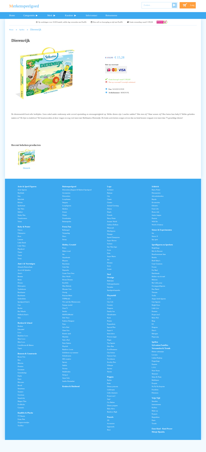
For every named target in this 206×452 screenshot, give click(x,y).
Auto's (20, 273)
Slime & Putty (157, 377)
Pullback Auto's (23, 314)
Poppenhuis (111, 324)
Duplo (109, 212)
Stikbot (20, 212)
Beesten (20, 276)
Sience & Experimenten (162, 230)
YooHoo (21, 425)
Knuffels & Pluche (25, 413)
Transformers (22, 218)
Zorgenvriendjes (23, 422)
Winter (64, 215)
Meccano (21, 382)
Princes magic (112, 337)
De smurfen (156, 202)
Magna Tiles (22, 401)
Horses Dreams (67, 280)
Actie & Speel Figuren (27, 187)
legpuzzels (110, 427)
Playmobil (111, 295)
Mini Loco (21, 342)
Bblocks (20, 363)
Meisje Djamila (158, 432)
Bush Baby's (156, 261)
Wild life (155, 221)
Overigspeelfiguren (158, 286)
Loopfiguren (66, 206)
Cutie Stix (65, 267)
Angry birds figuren (159, 299)
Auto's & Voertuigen (26, 264)
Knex (19, 379)
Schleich (155, 187)
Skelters (65, 209)
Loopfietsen (66, 199)
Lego (109, 187)
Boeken (20, 326)
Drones (20, 283)
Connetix (21, 407)
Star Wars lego (112, 247)
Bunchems (66, 264)
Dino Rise (110, 346)
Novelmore (111, 359)
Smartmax (21, 388)
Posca (64, 248)
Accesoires (110, 423)
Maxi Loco (21, 339)
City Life (110, 302)
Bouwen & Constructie (27, 354)
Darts (153, 420)
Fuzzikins (155, 390)
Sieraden (110, 287)
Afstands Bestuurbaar (25, 267)
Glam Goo (66, 330)
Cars (19, 305)
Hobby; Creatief (69, 245)
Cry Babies (111, 402)
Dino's (154, 330)
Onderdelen (22, 299)
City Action (111, 353)
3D (108, 420)
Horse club (155, 212)
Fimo (64, 324)
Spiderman (21, 206)
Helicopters (21, 286)
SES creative (66, 359)
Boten (20, 280)
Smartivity (21, 398)
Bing (153, 321)
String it (65, 375)
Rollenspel (66, 230)
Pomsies (154, 311)
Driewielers (66, 196)
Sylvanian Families (160, 345)
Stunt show (111, 333)
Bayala (154, 199)
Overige (110, 277)
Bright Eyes (156, 305)
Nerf (109, 274)
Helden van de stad (158, 276)
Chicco (20, 230)
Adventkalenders (157, 196)
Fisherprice (21, 233)
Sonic (109, 266)
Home (12, 15)
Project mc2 (111, 396)
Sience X (155, 236)
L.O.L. (154, 367)
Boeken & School (25, 323)
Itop (19, 196)
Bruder (20, 308)
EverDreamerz (112, 349)
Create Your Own (68, 273)
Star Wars (21, 209)
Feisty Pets (21, 419)
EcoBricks (21, 404)
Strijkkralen (66, 372)
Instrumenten (156, 404)
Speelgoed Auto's (24, 302)
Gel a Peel (65, 327)
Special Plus (111, 327)
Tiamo (20, 252)
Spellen (21, 30)
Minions (154, 280)
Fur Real (155, 270)
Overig (64, 292)
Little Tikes (21, 246)
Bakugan (155, 333)
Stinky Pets (21, 215)
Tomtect (20, 392)
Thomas (154, 292)
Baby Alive (111, 409)
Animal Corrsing (113, 206)
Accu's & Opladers (24, 270)
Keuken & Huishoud (70, 386)
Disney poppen (112, 405)
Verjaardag (66, 233)
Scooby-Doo (111, 362)
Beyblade (21, 193)
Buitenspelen (66, 221)
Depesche (65, 270)
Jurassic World (112, 221)
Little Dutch (22, 243)
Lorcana (154, 355)
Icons (109, 250)
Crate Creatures (157, 264)
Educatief (21, 329)
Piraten (109, 321)
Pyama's (154, 414)
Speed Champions (113, 237)
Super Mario (111, 256)
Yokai (20, 221)
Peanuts (154, 218)
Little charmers (112, 393)
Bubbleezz (155, 380)
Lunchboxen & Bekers (25, 345)
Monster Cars (66, 289)
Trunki (154, 423)
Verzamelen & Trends (161, 348)
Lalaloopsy (111, 390)
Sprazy (64, 362)
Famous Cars (111, 356)
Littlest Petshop (157, 358)
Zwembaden (66, 218)
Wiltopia (110, 365)
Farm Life (155, 209)
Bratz (109, 383)
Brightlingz (156, 248)
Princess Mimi (67, 295)
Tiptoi (20, 348)
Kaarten (154, 364)
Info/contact (91, 15)
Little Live (155, 308)
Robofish (21, 199)
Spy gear (155, 239)
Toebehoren (22, 289)
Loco (19, 332)
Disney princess (112, 386)
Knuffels (65, 283)
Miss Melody (66, 286)
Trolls (154, 295)
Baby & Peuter (24, 227)
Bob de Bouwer (157, 251)
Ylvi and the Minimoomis (71, 302)
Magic (109, 340)
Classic (109, 199)
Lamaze (20, 239)
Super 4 (110, 330)
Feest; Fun (66, 227)
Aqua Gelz (66, 378)
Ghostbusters (111, 314)
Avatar (109, 269)
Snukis (64, 311)
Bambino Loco (23, 336)
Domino (20, 366)
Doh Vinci (65, 318)
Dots (108, 253)
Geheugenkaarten (113, 284)
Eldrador (155, 206)
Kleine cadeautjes (158, 351)
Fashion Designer (68, 321)
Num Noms (156, 370)
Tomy (20, 258)
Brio (19, 360)
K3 (153, 324)
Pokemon (155, 393)
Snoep (64, 239)
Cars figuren (156, 302)
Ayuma (109, 368)
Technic (110, 244)
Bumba (154, 257)
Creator (109, 202)
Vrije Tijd (156, 398)
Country (110, 305)
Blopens (65, 261)
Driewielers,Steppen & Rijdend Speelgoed (77, 190)
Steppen (65, 202)
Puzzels (110, 417)
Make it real (66, 251)
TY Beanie (21, 416)
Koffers (154, 407)
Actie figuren (22, 190)
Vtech (20, 255)
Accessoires (66, 193)
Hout (19, 236)
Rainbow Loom (67, 349)
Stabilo (64, 365)
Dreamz (110, 263)
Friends (109, 215)
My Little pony (157, 283)
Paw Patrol (155, 289)
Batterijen (110, 281)
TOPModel (66, 299)
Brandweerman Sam (159, 254)
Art (108, 259)
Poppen (110, 377)
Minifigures (111, 231)
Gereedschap (22, 373)
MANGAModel (67, 314)
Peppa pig (155, 337)
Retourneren (111, 15)
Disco (64, 236)
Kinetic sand (66, 333)
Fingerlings (156, 361)
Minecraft (110, 228)
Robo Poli (155, 318)
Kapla (20, 376)
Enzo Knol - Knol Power (162, 429)
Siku (19, 318)
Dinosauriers (156, 193)
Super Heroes (111, 240)
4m (63, 254)
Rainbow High (112, 412)
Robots (20, 202)
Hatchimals (155, 273)
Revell (20, 385)
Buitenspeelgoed (69, 187)
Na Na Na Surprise (158, 386)
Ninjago (110, 234)
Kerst (109, 318)
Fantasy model (67, 305)
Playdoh (65, 346)
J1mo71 (65, 308)
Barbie (109, 380)
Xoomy (65, 368)
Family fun (111, 311)
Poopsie (154, 383)
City (108, 196)
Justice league (156, 215)
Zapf (108, 399)
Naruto (109, 372)
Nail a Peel (66, 340)
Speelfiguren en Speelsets (162, 245)
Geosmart (21, 369)
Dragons (110, 308)
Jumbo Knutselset (68, 381)
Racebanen (21, 292)
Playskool (21, 249)
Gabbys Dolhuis (112, 225)
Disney (109, 209)
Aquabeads (66, 257)
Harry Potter (111, 218)
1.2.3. (109, 299)
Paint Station (66, 343)
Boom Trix (21, 357)
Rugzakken (156, 417)
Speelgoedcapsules (113, 290)
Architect (110, 190)
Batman (109, 193)
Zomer (64, 212)
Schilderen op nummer (70, 353)
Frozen (154, 267)
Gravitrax (21, 395)
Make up (155, 411)
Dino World (66, 276)
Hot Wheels (22, 311)
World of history (157, 225)
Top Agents (111, 343)
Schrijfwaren (66, 356)
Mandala (65, 337)
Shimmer (155, 374)
